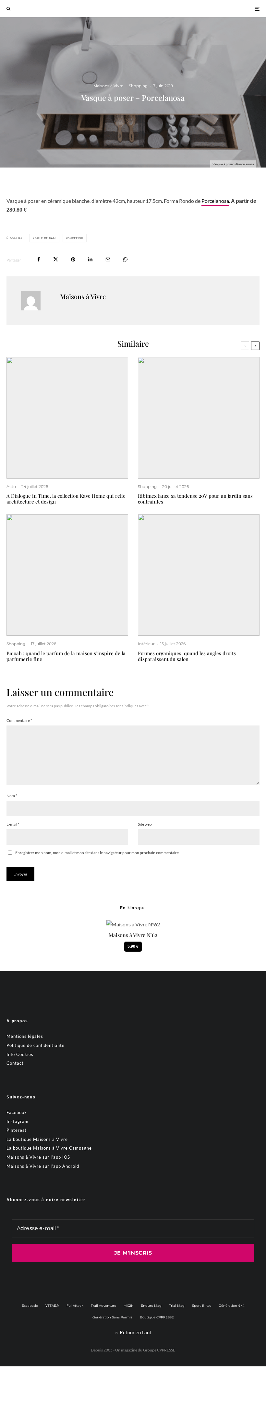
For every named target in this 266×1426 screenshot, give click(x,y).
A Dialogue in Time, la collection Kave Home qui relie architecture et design (66, 498)
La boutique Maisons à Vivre (37, 1139)
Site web (145, 824)
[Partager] (38, 259)
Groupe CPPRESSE (159, 1350)
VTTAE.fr (52, 1306)
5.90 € (133, 946)
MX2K (128, 1306)
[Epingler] (73, 259)
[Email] (107, 259)
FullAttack (74, 1306)
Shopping (138, 85)
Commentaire (19, 720)
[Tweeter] (55, 259)
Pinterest (16, 1130)
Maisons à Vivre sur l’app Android (42, 1166)
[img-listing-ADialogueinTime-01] (67, 418)
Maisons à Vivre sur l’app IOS (38, 1157)
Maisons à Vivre (108, 85)
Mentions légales (24, 1036)
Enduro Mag (151, 1306)
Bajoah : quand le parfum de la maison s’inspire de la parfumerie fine (66, 656)
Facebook (16, 1112)
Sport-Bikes (201, 1306)
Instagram (17, 1121)
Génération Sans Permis (112, 1317)
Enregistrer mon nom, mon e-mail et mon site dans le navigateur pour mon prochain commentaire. (97, 852)
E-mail (12, 824)
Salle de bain (45, 238)
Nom (11, 795)
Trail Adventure (103, 1306)
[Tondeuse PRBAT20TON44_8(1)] (199, 418)
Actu (11, 486)
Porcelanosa (215, 201)
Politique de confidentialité (35, 1045)
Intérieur (146, 643)
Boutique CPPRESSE (157, 1317)
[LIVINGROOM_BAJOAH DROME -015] (67, 575)
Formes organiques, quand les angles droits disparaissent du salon (187, 656)
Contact (15, 1063)
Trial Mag (177, 1306)
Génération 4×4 (232, 1306)
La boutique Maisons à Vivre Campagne (49, 1148)
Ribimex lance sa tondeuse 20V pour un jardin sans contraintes (195, 498)
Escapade (30, 1306)
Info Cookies (19, 1054)
